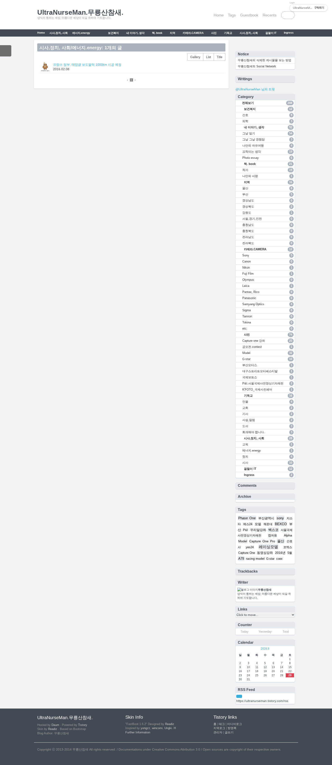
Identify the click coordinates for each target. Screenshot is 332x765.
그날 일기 (267, 133)
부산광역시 (266, 518)
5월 (290, 552)
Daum (55, 725)
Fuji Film (267, 273)
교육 (267, 444)
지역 (172, 33)
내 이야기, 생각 (135, 33)
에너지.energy (81, 33)
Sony (267, 255)
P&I (245, 530)
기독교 (227, 33)
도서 (267, 426)
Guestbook (249, 15)
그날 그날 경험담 (267, 139)
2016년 (280, 552)
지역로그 (219, 728)
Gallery (195, 57)
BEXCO (281, 524)
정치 (267, 456)
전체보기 (266, 103)
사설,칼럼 (267, 420)
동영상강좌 (265, 552)
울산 (267, 188)
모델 (258, 524)
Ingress (288, 32)
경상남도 (267, 200)
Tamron (267, 316)
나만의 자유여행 (267, 145)
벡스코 (273, 530)
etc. (267, 328)
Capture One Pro (262, 541)
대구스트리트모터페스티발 (267, 371)
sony (280, 518)
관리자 (217, 732)
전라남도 (267, 237)
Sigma (267, 310)
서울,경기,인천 (267, 218)
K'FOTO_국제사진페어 (267, 389)
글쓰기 (229, 732)
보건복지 (113, 33)
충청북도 (267, 231)
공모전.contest (267, 347)
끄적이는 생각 (267, 151)
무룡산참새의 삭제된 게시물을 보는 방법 (264, 60)
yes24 (250, 547)
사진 (213, 33)
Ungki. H (170, 728)
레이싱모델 (268, 547)
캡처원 (272, 535)
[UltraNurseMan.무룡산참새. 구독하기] (239, 696)
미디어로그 (234, 724)
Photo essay (267, 157)
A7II (241, 558)
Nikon (267, 267)
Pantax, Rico (267, 292)
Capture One (246, 552)
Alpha (288, 535)
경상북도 (267, 206)
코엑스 (287, 547)
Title (219, 57)
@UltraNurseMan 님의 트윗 (255, 89)
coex (279, 558)
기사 (267, 414)
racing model (255, 558)
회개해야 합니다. (267, 432)
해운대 (268, 524)
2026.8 (265, 648)
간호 (267, 115)
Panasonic (267, 298)
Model (267, 353)
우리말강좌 (258, 530)
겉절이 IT (270, 33)
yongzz (145, 728)
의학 (267, 121)
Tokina (267, 322)
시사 (267, 462)
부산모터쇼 (267, 365)
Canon (267, 261)
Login (292, 3)
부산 (267, 194)
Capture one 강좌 (267, 340)
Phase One (247, 518)
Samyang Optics (267, 304)
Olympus (267, 279)
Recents (270, 15)
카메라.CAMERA (193, 33)
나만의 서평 (267, 176)
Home (219, 15)
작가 (267, 170)
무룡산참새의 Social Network (257, 66)
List (208, 57)
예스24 (247, 524)
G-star (267, 359)
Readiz (52, 729)
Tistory (82, 725)
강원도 (267, 212)
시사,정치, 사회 (248, 33)
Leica (267, 286)
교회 (267, 407)
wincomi (157, 728)
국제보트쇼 (267, 377)
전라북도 (267, 243)
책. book (156, 33)
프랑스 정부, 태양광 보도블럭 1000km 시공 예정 (87, 64)
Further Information (137, 732)
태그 (222, 724)
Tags (232, 15)
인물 (267, 401)
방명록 (232, 728)
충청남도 (267, 225)
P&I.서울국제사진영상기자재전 (267, 383)
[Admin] (286, 3)
